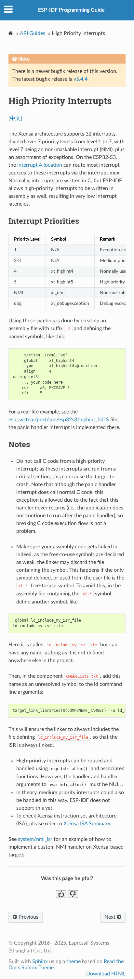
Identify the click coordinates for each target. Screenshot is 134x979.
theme (73, 961)
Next (110, 917)
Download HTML (106, 973)
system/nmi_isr (35, 839)
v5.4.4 (80, 79)
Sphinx (40, 961)
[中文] (15, 118)
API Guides (32, 33)
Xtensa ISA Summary (86, 823)
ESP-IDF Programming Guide (71, 10)
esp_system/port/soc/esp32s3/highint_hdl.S (58, 419)
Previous (27, 917)
